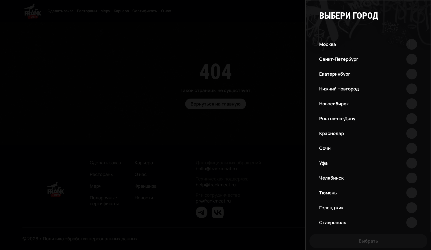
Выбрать (368, 241)
